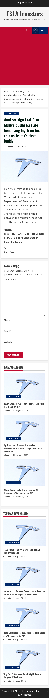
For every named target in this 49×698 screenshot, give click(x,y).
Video (43, 30)
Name (8, 320)
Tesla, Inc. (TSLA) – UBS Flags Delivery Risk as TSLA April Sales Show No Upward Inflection (24, 236)
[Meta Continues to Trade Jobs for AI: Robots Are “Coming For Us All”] (24, 472)
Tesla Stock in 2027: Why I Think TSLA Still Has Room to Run (24, 405)
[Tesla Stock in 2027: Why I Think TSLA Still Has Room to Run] (24, 386)
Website (8, 341)
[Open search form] (27, 30)
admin (9, 146)
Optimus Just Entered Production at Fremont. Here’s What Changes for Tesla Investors (23, 448)
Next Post (9, 250)
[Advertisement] (24, 59)
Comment (10, 279)
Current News (11, 113)
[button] (4, 30)
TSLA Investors (24, 13)
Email (7, 331)
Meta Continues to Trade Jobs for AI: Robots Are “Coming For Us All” (21, 491)
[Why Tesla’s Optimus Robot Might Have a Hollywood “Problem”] (24, 657)
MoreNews (42, 691)
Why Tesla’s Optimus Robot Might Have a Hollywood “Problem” (22, 676)
